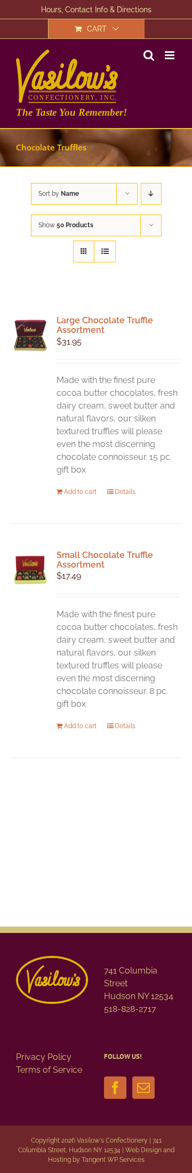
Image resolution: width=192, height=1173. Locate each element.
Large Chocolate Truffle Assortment (105, 325)
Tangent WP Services (113, 1159)
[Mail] (143, 1087)
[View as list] (104, 251)
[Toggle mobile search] (148, 55)
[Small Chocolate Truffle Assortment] (30, 570)
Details (125, 492)
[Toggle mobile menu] (170, 55)
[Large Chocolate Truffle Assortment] (30, 335)
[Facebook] (115, 1087)
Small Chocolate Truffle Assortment (105, 560)
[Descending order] (151, 194)
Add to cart (80, 492)
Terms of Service (49, 1070)
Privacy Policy (43, 1057)
